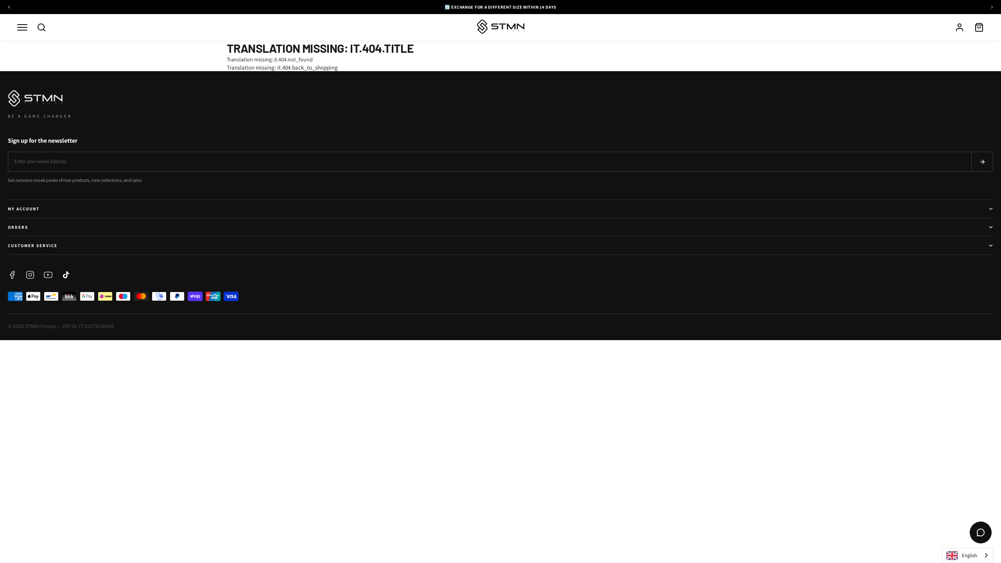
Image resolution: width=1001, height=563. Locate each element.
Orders (18, 227)
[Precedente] (9, 7)
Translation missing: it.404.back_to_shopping (282, 67)
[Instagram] (30, 275)
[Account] (959, 27)
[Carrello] (979, 27)
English (969, 555)
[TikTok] (66, 275)
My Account (23, 209)
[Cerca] (41, 27)
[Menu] (22, 27)
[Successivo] (992, 7)
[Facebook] (12, 275)
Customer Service (32, 245)
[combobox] (967, 555)
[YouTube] (48, 275)
